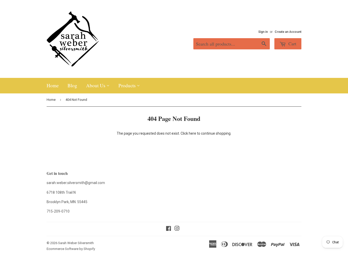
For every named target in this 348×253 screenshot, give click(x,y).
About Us (96, 85)
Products (127, 85)
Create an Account (288, 32)
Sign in (263, 32)
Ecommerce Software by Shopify (71, 249)
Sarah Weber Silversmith (76, 243)
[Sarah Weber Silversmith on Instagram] (177, 229)
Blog (72, 85)
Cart (291, 43)
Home (53, 85)
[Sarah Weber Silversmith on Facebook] (168, 229)
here (192, 133)
